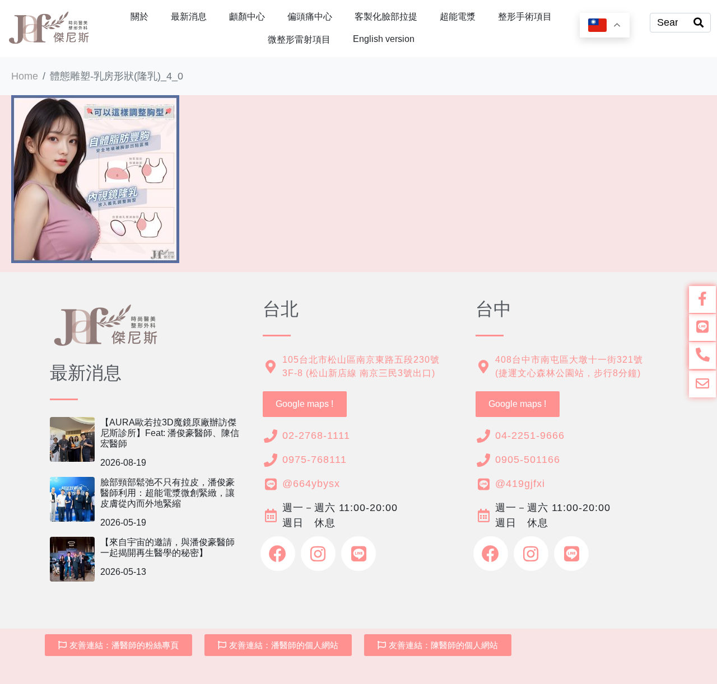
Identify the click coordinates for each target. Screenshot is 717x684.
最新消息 (189, 16)
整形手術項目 (525, 16)
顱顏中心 (247, 16)
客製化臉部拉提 (386, 16)
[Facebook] (277, 553)
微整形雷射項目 (299, 39)
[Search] (698, 22)
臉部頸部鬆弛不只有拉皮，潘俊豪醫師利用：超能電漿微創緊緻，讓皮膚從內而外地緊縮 (167, 492)
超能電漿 (458, 16)
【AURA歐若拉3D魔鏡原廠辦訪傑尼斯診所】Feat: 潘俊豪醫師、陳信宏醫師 (169, 433)
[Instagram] (318, 553)
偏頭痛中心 (309, 16)
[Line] (358, 553)
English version (384, 39)
